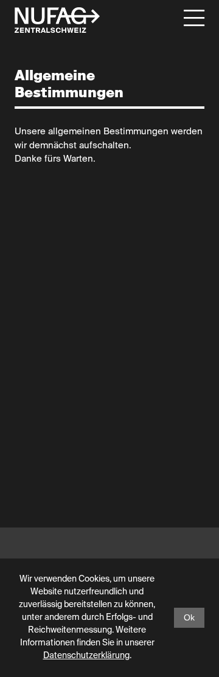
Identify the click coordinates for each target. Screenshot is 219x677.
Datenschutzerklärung (86, 655)
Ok (189, 617)
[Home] (57, 20)
